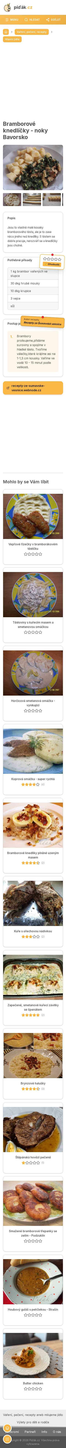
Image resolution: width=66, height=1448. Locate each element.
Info (44, 1432)
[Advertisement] (33, 81)
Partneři (30, 1432)
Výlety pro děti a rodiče (33, 1422)
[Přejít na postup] (7, 1439)
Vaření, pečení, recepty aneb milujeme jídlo (33, 1415)
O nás (57, 1432)
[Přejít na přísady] (7, 1428)
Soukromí (12, 1432)
